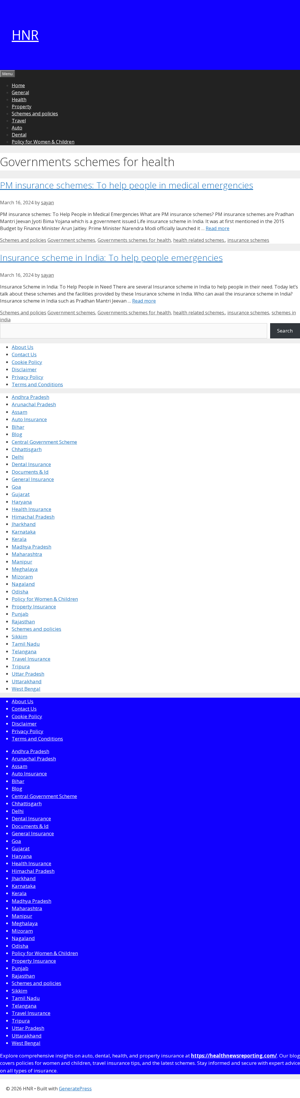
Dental (19, 134)
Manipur (22, 561)
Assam (19, 412)
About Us (22, 347)
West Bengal (26, 688)
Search (285, 330)
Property (21, 106)
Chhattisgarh (27, 449)
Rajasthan (23, 621)
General (20, 92)
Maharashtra (27, 554)
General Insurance (33, 479)
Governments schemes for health (134, 240)
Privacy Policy (27, 377)
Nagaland (23, 584)
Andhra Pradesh (30, 397)
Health (19, 99)
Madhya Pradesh (31, 546)
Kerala (19, 539)
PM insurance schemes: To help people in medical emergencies (126, 185)
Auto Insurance (29, 419)
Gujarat (21, 494)
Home (18, 85)
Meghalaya (25, 569)
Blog (17, 434)
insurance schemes (248, 240)
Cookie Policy (27, 362)
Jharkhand (24, 524)
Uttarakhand (27, 681)
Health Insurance (31, 509)
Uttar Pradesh (28, 673)
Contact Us (24, 354)
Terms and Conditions (37, 384)
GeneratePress (75, 1088)
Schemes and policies (35, 113)
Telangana (24, 651)
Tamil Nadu (26, 643)
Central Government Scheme (44, 441)
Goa (16, 486)
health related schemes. (199, 240)
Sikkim (19, 636)
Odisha (20, 591)
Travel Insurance (31, 658)
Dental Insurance (31, 464)
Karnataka (24, 531)
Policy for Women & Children (43, 142)
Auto (17, 127)
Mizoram (22, 576)
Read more (217, 228)
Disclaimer (24, 369)
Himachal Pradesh (33, 516)
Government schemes (71, 240)
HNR (25, 35)
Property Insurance (34, 606)
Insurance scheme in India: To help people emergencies (111, 258)
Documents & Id (30, 471)
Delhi (18, 456)
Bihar (18, 427)
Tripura (21, 666)
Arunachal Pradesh (34, 404)
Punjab (20, 613)
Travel (19, 120)
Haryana (22, 501)
